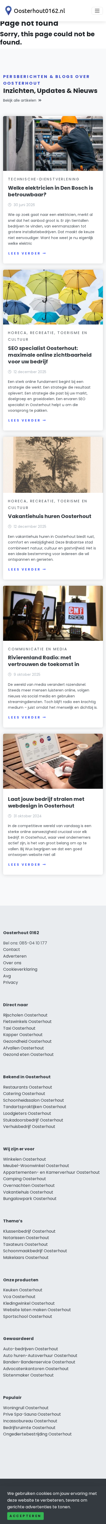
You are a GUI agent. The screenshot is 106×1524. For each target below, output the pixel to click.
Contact (11, 949)
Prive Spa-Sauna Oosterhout (32, 1414)
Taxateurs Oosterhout (25, 1244)
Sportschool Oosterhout (27, 1316)
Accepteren (25, 1516)
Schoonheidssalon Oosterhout (33, 1100)
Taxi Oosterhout (19, 1028)
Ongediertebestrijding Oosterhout (37, 1434)
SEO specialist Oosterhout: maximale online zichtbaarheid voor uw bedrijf (50, 355)
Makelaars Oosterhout (26, 1257)
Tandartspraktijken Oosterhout (34, 1107)
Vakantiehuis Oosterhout (28, 1192)
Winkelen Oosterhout (24, 1159)
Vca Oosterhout (19, 1297)
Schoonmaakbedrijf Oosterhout (35, 1251)
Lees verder (24, 253)
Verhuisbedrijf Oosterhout (29, 1126)
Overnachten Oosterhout (29, 1185)
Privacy (10, 982)
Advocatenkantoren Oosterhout (36, 1369)
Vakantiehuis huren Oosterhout (49, 516)
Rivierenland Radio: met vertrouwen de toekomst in (43, 661)
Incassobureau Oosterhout (30, 1421)
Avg (7, 976)
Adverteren (14, 956)
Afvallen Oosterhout (23, 1048)
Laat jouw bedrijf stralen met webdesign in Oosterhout (46, 802)
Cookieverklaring (20, 969)
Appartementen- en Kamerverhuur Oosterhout (51, 1172)
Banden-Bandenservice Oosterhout (39, 1362)
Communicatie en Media (37, 649)
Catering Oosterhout (24, 1094)
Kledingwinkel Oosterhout (29, 1303)
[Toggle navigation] (97, 11)
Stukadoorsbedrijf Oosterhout (33, 1120)
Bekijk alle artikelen (19, 100)
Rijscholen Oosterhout (25, 1015)
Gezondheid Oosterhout (27, 1041)
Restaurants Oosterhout (27, 1087)
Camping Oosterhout (24, 1179)
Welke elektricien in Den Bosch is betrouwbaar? (50, 191)
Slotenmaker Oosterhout (28, 1375)
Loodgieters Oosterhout (27, 1113)
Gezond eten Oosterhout (28, 1054)
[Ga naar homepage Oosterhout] (34, 10)
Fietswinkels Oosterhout (27, 1021)
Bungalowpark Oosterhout (30, 1199)
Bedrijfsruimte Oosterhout (29, 1428)
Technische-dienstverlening (44, 179)
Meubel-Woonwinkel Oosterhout (36, 1166)
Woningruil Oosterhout (26, 1408)
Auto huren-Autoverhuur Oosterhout (40, 1356)
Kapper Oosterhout (23, 1035)
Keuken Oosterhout (22, 1290)
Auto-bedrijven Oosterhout (30, 1349)
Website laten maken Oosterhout (37, 1310)
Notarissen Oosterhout (26, 1238)
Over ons (12, 963)
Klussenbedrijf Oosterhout (29, 1231)
